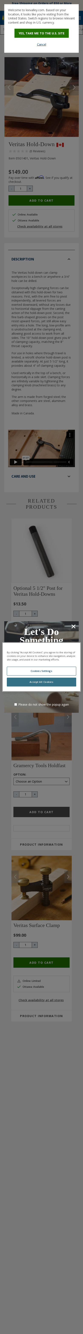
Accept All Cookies (41, 682)
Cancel (41, 44)
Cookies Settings (41, 671)
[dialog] (41, 28)
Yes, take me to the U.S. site (41, 33)
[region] (41, 667)
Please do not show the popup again (43, 704)
